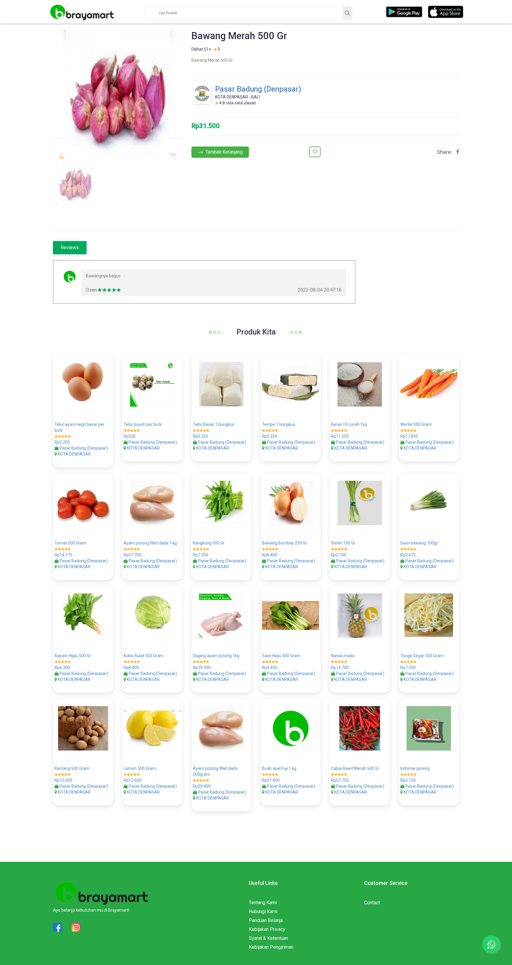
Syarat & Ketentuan (268, 938)
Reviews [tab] (70, 247)
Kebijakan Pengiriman (271, 947)
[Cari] (347, 13)
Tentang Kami (263, 902)
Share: (444, 152)
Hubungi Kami (263, 911)
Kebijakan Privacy (267, 929)
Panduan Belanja (266, 920)
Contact (372, 902)
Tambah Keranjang (223, 152)
